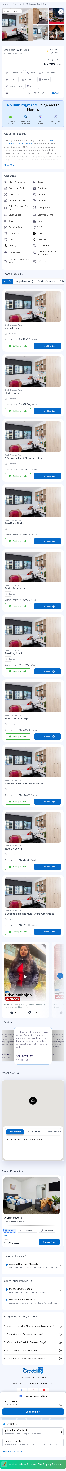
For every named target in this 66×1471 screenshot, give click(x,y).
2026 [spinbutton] (14, 1404)
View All (55, 93)
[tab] (7, 281)
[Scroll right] (60, 976)
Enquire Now (45, 346)
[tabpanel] (33, 1147)
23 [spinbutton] (9, 1404)
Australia (17, 4)
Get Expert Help (20, 346)
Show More (9, 165)
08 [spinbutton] (5, 1404)
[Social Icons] (22, 1390)
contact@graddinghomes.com (36, 1383)
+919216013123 (38, 1377)
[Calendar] (60, 1404)
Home (5, 4)
